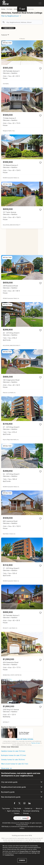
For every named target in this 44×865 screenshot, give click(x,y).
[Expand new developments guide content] (22, 797)
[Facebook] (14, 803)
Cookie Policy (9, 855)
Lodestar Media (24, 823)
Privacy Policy (24, 851)
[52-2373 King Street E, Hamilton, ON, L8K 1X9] (22, 467)
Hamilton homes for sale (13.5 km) (13, 751)
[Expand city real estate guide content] (22, 782)
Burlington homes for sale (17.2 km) (13, 755)
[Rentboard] (26, 818)
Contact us (28, 808)
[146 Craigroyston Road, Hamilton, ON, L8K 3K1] (22, 372)
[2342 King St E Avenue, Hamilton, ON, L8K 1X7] (22, 702)
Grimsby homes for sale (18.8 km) (13, 759)
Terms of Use (35, 743)
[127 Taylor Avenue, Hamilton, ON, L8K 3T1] (22, 205)
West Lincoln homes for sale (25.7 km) (14, 764)
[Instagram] (24, 803)
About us (39, 808)
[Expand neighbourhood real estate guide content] (22, 787)
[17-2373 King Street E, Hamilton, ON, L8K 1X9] (22, 561)
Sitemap (26, 813)
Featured (4, 35)
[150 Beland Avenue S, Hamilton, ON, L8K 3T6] (22, 158)
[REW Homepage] (6, 3)
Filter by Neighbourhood (10, 16)
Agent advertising (13, 811)
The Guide (17, 808)
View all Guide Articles (24, 739)
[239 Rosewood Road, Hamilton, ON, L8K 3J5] (22, 278)
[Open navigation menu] (40, 3)
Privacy (18, 824)
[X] (19, 803)
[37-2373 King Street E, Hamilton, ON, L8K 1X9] (22, 419)
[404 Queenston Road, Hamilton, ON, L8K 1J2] (22, 655)
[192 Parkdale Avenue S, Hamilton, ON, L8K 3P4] (22, 608)
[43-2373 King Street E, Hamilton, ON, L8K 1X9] (22, 325)
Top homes (6, 808)
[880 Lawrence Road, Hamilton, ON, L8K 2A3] (22, 514)
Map (23, 9)
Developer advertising (31, 811)
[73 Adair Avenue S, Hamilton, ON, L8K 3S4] (22, 111)
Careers (16, 813)
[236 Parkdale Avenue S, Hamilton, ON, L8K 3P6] (22, 63)
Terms (26, 824)
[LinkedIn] (29, 803)
